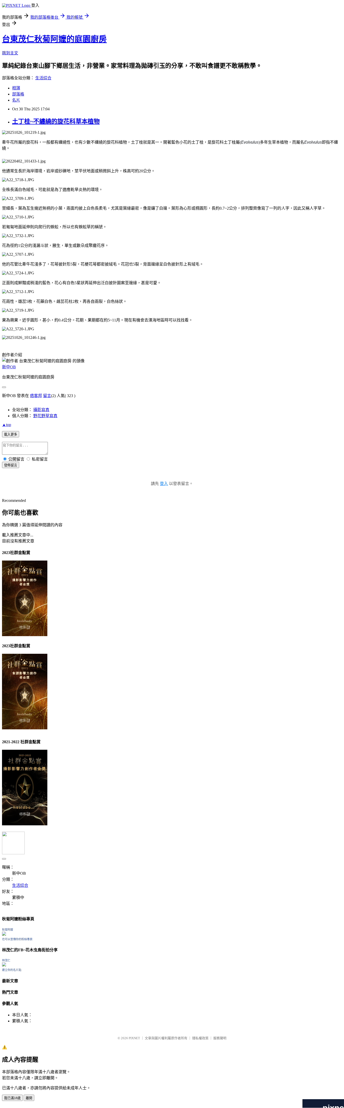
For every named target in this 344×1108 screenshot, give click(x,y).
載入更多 (10, 434)
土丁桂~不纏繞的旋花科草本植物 (56, 121)
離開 (29, 1098)
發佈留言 (10, 465)
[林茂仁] (4, 965)
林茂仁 (6, 960)
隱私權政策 (200, 1038)
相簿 (16, 88)
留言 (47, 396)
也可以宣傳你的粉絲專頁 (17, 939)
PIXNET (134, 1038)
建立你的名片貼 (11, 969)
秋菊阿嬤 (7, 929)
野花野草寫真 (45, 416)
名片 (16, 100)
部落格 (18, 94)
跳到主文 (10, 53)
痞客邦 (36, 396)
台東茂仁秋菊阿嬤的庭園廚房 (54, 39)
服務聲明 (219, 1038)
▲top (6, 424)
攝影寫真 (41, 410)
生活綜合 (43, 78)
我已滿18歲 (12, 1098)
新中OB (9, 367)
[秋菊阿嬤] (4, 934)
